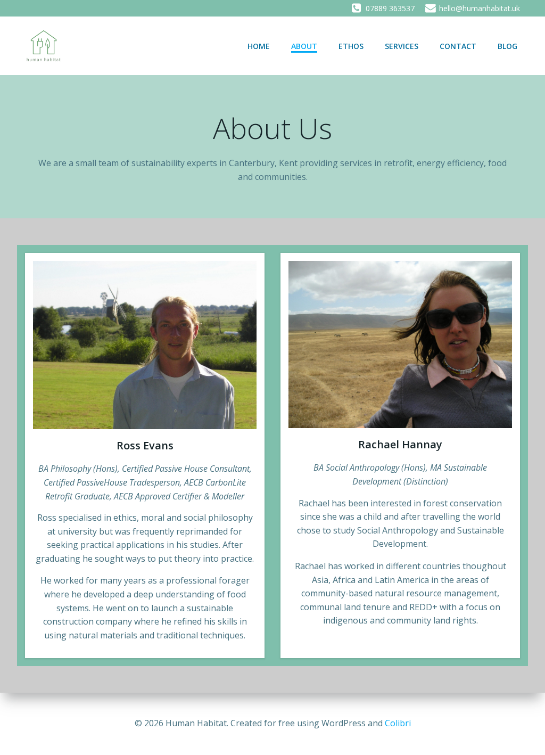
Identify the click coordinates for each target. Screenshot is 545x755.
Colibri (398, 723)
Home (258, 46)
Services (401, 46)
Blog (507, 46)
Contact (458, 46)
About (304, 46)
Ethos (351, 46)
